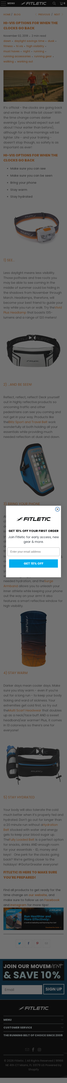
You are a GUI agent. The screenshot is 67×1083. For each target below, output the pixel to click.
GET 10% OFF (33, 563)
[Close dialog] (57, 509)
